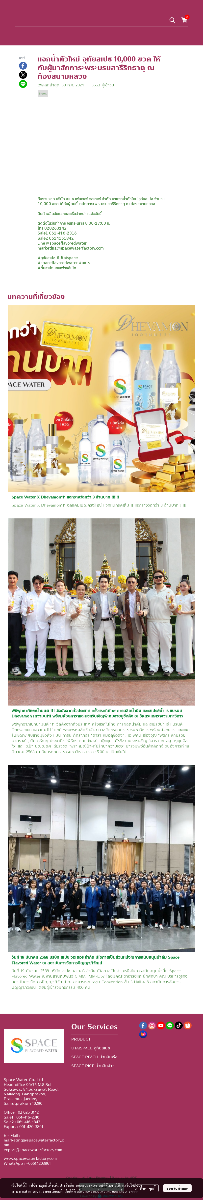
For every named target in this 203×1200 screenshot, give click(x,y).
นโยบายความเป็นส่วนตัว (93, 1191)
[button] (172, 20)
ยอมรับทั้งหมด (177, 1188)
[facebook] (143, 1025)
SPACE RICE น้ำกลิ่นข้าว (92, 1066)
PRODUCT (81, 1039)
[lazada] (143, 1034)
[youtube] (161, 1025)
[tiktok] (179, 1025)
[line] (170, 1025)
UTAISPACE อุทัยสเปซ (90, 1048)
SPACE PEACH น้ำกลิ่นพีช (94, 1057)
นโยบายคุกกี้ (128, 1191)
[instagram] (152, 1025)
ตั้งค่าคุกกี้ (147, 1188)
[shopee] (188, 1025)
